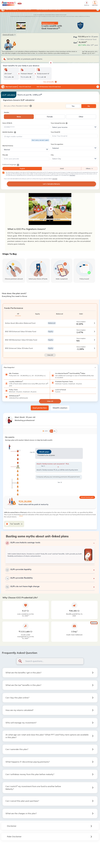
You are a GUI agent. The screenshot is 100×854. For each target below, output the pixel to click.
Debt (81, 314)
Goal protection (40, 408)
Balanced (59, 314)
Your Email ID (55, 132)
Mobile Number (7, 132)
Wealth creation (60, 408)
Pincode (5, 155)
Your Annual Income (58, 123)
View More (72, 175)
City (52, 155)
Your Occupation (57, 144)
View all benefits (48, 82)
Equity (37, 314)
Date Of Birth (7, 123)
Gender (6, 112)
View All (50, 355)
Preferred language (9, 164)
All (18, 314)
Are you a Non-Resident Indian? (16, 106)
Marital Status (7, 146)
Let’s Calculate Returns (51, 184)
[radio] (73, 106)
